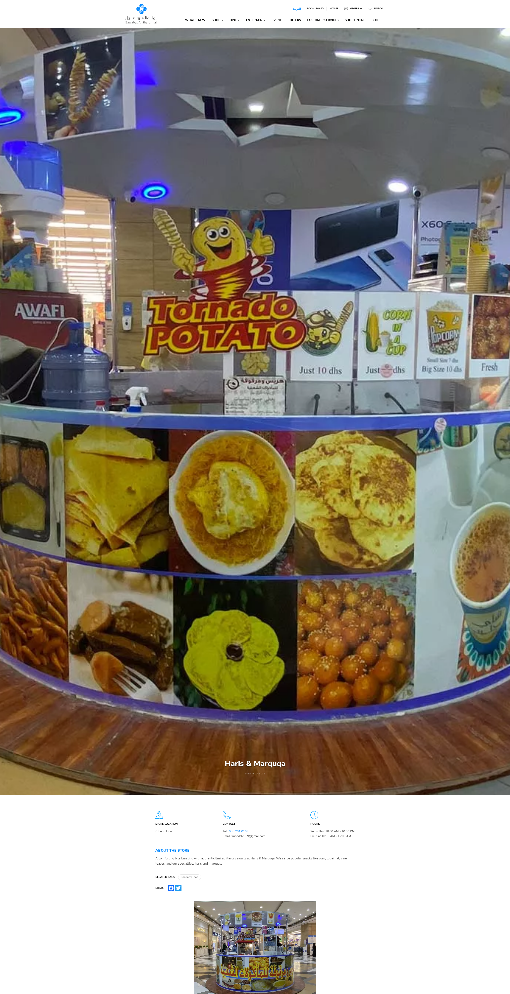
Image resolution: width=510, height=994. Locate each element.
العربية (297, 8)
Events (277, 20)
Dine (233, 20)
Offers (295, 20)
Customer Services (322, 20)
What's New (195, 20)
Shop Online (355, 20)
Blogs (376, 20)
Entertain (254, 20)
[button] (375, 8)
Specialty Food (189, 877)
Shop (216, 20)
